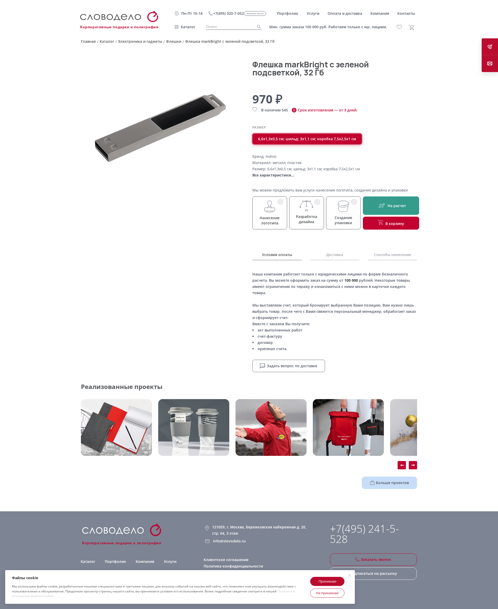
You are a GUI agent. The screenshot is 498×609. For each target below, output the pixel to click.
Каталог (188, 26)
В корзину (394, 223)
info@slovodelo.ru (229, 541)
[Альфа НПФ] (271, 427)
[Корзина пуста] (413, 27)
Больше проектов (392, 482)
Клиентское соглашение (226, 559)
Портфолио (115, 561)
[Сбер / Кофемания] (193, 427)
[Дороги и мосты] (116, 427)
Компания (145, 561)
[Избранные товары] (402, 27)
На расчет (397, 205)
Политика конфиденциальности (233, 566)
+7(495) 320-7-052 (228, 13)
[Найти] (257, 27)
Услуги (170, 561)
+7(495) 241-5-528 (364, 533)
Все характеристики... (273, 175)
